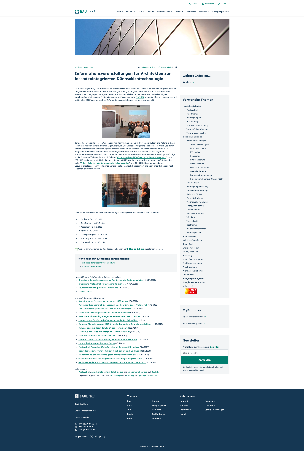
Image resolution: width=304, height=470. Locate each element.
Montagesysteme (198, 148)
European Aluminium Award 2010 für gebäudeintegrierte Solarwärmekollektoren (115, 324)
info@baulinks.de (87, 429)
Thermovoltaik (193, 209)
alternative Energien (192, 137)
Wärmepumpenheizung (197, 186)
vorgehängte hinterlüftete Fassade (107, 372)
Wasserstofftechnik (195, 213)
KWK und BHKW (194, 194)
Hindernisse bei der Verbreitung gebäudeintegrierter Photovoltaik (108, 354)
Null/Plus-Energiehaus (193, 240)
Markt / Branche (190, 251)
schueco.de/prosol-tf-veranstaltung (98, 263)
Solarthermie (192, 114)
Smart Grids (188, 244)
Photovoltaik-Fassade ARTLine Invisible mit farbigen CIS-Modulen (109, 347)
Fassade (130, 376)
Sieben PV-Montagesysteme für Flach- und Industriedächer (105, 309)
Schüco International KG (93, 266)
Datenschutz (210, 405)
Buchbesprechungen (192, 263)
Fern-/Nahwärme (194, 198)
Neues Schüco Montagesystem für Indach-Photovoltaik (104, 312)
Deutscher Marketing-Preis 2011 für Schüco (98, 287)
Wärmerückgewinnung (196, 129)
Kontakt (183, 414)
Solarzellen (195, 156)
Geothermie (191, 225)
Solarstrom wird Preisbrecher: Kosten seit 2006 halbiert (103, 301)
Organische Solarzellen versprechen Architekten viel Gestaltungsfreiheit (111, 280)
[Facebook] (96, 436)
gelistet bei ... (188, 286)
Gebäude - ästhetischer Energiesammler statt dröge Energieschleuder (110, 358)
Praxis (130, 414)
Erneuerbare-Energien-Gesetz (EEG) (206, 179)
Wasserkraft (192, 221)
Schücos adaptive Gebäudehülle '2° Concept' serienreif (103, 328)
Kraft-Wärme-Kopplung (197, 125)
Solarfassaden (189, 236)
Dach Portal (188, 274)
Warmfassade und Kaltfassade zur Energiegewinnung (141, 157)
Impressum (210, 401)
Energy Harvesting (195, 205)
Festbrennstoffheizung (196, 190)
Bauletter (214, 347)
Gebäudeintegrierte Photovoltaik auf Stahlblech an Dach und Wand (109, 351)
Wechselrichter (197, 163)
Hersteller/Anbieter (192, 106)
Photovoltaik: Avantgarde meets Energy (96, 343)
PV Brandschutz (197, 160)
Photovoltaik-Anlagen (196, 140)
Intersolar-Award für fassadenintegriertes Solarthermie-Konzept (107, 339)
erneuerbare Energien (137, 372)
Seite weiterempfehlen (193, 323)
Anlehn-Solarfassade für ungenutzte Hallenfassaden (105, 163)
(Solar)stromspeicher (200, 167)
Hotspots (156, 401)
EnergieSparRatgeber (193, 278)
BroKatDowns (158, 414)
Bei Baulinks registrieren (194, 317)
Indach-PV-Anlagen (199, 144)
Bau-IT (151, 11)
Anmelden (184, 405)
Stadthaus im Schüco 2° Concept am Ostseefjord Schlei (104, 331)
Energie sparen (159, 405)
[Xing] (105, 436)
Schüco (187, 82)
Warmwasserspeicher (196, 133)
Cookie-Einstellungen (214, 409)
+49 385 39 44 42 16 (88, 426)
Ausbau (130, 405)
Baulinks (78, 67)
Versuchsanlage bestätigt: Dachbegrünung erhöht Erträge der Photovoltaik (112, 305)
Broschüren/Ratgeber (193, 259)
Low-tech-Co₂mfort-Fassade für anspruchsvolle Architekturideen (108, 320)
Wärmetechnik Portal (193, 271)
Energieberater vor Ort (194, 282)
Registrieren (185, 409)
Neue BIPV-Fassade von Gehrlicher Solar (97, 335)
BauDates (191, 11)
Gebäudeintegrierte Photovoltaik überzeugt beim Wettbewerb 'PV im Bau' (112, 362)
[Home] (99, 397)
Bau (129, 401)
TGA (129, 409)
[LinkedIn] (101, 436)
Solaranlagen (192, 183)
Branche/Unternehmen (201, 175)
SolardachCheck (198, 171)
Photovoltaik (84, 372)
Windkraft (191, 217)
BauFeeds (156, 418)
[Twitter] (92, 436)
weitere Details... (85, 291)
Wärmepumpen (193, 117)
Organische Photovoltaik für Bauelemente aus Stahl (102, 284)
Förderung (187, 255)
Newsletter (185, 401)
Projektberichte (190, 267)
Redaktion (88, 67)
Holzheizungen (193, 121)
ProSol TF (140, 97)
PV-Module (195, 152)
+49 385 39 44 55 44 (88, 424)
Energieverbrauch (191, 248)
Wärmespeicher (193, 232)
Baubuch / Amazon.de (148, 376)
